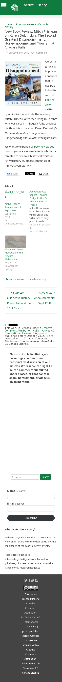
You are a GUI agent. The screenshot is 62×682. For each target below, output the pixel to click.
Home (8, 24)
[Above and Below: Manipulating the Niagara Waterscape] (15, 242)
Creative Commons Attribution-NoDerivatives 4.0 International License (29, 330)
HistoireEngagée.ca (30, 567)
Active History (35, 5)
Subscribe (31, 518)
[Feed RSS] (36, 580)
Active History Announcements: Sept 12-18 (14, 207)
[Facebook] (29, 580)
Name (16, 491)
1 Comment (40, 52)
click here (21, 563)
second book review (50, 100)
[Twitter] (26, 580)
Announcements (26, 24)
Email (16, 503)
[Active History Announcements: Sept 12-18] (15, 196)
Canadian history (37, 279)
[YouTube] (32, 580)
